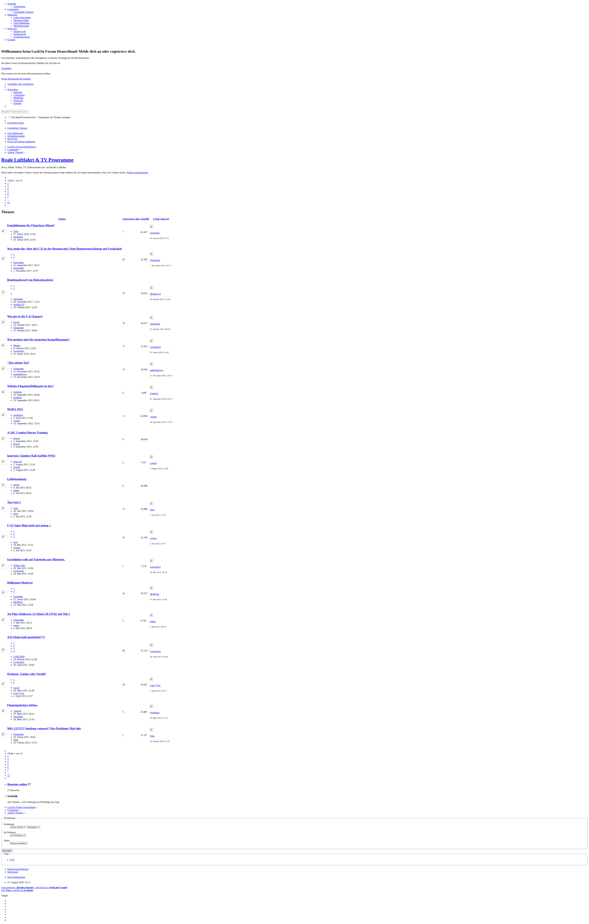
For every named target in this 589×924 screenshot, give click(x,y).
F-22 (12, 859)
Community (13, 9)
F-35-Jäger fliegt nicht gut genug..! (29, 525)
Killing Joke (19, 565)
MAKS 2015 (15, 409)
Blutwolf (17, 461)
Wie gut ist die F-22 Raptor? (25, 316)
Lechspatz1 (18, 351)
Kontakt (11, 39)
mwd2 (16, 322)
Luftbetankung (16, 479)
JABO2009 (19, 656)
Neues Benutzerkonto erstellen (16, 78)
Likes (137, 219)
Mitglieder (12, 15)
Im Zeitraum (10, 832)
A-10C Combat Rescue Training (27, 432)
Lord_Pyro (18, 693)
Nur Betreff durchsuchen (22, 117)
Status (7, 840)
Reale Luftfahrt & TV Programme (37, 160)
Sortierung (9, 824)
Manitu (16, 345)
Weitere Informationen (137, 172)
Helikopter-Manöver (20, 582)
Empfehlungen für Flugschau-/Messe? (31, 225)
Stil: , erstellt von (17, 890)
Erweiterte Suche (15, 123)
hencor (16, 438)
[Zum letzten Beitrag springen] (152, 227)
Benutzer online (17, 784)
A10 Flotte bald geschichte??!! (26, 637)
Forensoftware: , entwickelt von (34, 887)
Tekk (15, 231)
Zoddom (17, 392)
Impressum (12, 872)
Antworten (128, 219)
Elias (15, 739)
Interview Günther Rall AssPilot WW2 (31, 455)
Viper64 (17, 711)
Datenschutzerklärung (18, 869)
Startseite (11, 3)
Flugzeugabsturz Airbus (22, 705)
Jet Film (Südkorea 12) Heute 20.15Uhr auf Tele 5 (38, 614)
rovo (15, 542)
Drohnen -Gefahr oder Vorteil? (26, 674)
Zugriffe (145, 219)
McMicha (18, 602)
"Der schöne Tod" (18, 362)
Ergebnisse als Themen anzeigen (54, 117)
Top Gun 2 (14, 502)
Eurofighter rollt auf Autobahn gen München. (36, 559)
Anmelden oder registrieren (20, 84)
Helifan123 (18, 304)
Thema (61, 219)
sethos (16, 485)
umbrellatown (20, 374)
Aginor (16, 420)
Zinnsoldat (18, 262)
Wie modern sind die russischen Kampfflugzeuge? (38, 339)
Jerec (15, 508)
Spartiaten (18, 237)
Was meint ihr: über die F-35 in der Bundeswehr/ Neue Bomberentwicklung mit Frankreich (64, 248)
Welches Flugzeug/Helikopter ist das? (30, 386)
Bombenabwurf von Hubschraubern (30, 279)
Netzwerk (12, 28)
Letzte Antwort (161, 219)
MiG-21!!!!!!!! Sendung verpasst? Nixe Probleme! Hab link (44, 728)
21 (8, 202)
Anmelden (6, 68)
